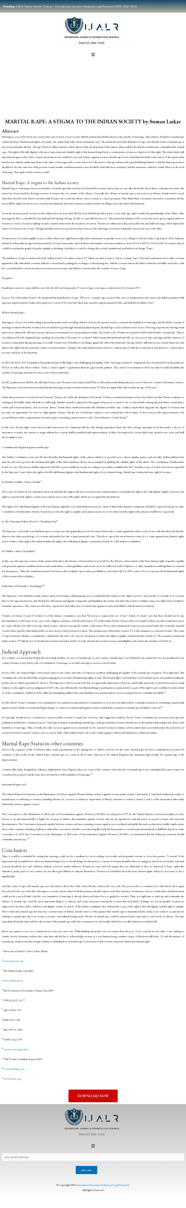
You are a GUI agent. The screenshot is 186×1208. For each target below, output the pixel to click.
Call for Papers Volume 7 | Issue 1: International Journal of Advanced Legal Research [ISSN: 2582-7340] (70, 6)
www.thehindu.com (14, 1069)
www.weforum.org (13, 961)
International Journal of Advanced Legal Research (102, 1185)
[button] (93, 54)
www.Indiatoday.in (13, 980)
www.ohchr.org (12, 1078)
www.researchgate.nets (16, 1049)
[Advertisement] (93, 85)
